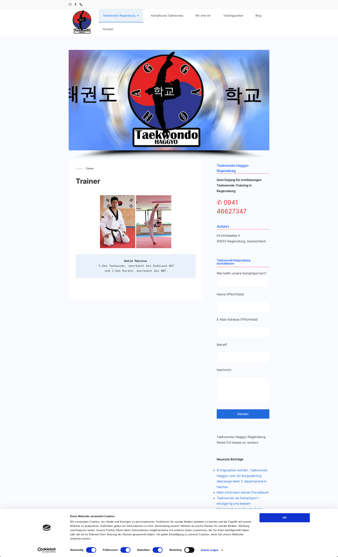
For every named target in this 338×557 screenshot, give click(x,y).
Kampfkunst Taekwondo (167, 15)
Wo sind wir (203, 15)
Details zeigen (209, 550)
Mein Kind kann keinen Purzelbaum (243, 492)
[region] (169, 104)
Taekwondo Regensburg (119, 15)
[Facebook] (75, 4)
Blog (258, 15)
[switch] (125, 550)
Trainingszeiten (233, 15)
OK (285, 517)
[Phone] (81, 4)
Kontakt (108, 29)
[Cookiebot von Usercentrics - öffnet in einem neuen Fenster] (46, 550)
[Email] (70, 4)
